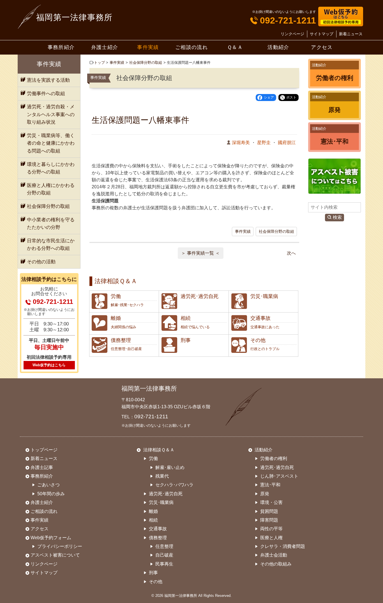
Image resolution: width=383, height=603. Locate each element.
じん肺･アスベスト (279, 476)
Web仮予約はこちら (49, 365)
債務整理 (158, 537)
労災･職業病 (161, 502)
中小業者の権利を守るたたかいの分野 (51, 223)
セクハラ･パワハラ (174, 484)
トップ (99, 62)
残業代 (162, 476)
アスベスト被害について (55, 555)
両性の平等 (271, 528)
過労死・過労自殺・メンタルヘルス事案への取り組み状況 (51, 114)
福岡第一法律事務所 (74, 17)
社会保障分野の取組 (145, 62)
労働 (153, 458)
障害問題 (269, 520)
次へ (291, 253)
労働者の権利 (273, 458)
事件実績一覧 (200, 253)
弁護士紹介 (104, 47)
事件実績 (148, 47)
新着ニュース (351, 34)
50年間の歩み (51, 493)
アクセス (322, 47)
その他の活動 (41, 261)
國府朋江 (287, 142)
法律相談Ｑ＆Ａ (158, 449)
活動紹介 (278, 47)
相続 (153, 520)
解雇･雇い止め (169, 467)
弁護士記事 (42, 467)
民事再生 (164, 564)
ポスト (291, 97)
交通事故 (158, 528)
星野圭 (264, 142)
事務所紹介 (61, 47)
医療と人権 (271, 537)
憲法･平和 (270, 484)
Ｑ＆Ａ (235, 47)
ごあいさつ (48, 484)
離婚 (153, 511)
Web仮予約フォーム (51, 537)
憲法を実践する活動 (48, 80)
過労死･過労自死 (166, 493)
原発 (264, 493)
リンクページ (292, 34)
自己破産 (164, 555)
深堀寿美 (241, 142)
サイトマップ (321, 34)
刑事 (153, 572)
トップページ (44, 449)
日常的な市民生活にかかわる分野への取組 (51, 244)
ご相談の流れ (191, 47)
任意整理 (164, 546)
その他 (155, 581)
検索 (337, 217)
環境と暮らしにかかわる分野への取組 (51, 168)
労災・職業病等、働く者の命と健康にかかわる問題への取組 (51, 143)
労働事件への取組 (46, 93)
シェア (269, 97)
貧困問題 (269, 511)
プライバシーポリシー (59, 546)
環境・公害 (271, 502)
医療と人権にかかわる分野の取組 (51, 189)
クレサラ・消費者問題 (282, 546)
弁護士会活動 (273, 555)
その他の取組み (276, 564)
